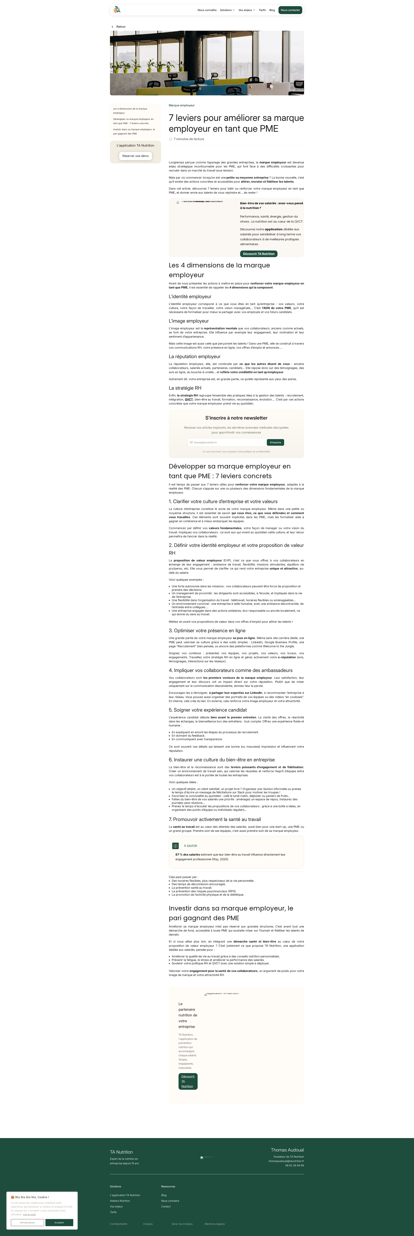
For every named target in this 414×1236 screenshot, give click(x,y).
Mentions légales (215, 1223)
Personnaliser (27, 1222)
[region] (42, 1211)
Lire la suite (29, 1214)
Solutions (226, 10)
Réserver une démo (135, 156)
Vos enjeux (245, 10)
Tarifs (262, 10)
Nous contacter (290, 10)
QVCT (189, 399)
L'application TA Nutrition (125, 1195)
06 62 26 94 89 (294, 1165)
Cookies (148, 1223)
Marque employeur (182, 105)
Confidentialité (118, 1223)
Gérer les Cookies (182, 1223)
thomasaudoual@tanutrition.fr (286, 1161)
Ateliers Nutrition (120, 1200)
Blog (272, 10)
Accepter (59, 1222)
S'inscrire (275, 442)
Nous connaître (207, 10)
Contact (166, 1206)
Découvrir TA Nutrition (259, 253)
